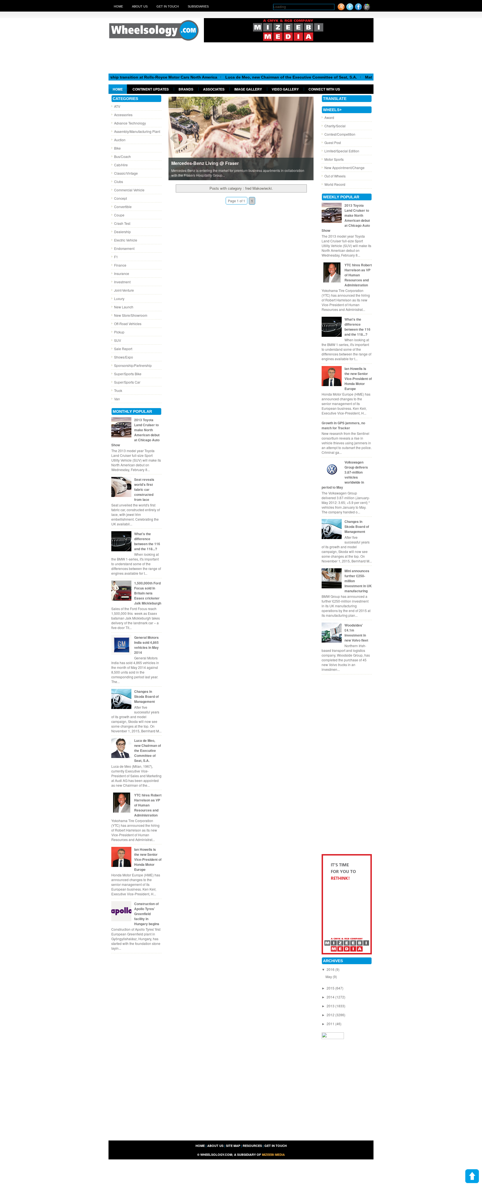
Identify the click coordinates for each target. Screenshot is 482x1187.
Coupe (119, 215)
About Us (140, 6)
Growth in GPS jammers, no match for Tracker (343, 425)
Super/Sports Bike (127, 373)
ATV (117, 106)
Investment (122, 281)
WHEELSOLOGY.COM (216, 1154)
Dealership (122, 231)
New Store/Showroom (130, 315)
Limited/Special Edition (341, 150)
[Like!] (358, 9)
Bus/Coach (122, 156)
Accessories (123, 114)
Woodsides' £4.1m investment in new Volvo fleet (356, 633)
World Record (334, 184)
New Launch (123, 306)
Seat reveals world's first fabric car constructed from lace (144, 489)
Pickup (119, 332)
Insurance (121, 273)
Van (117, 398)
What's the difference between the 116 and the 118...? (147, 541)
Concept (120, 198)
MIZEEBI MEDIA (273, 1154)
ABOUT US (215, 1146)
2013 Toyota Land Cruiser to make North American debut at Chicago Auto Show (135, 432)
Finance (120, 265)
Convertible (123, 206)
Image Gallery (248, 89)
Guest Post (332, 142)
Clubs (118, 181)
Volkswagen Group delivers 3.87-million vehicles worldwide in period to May (345, 475)
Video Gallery (285, 89)
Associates (214, 89)
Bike (117, 148)
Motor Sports (334, 159)
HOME (200, 1146)
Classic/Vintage (126, 173)
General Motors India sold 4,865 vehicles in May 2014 (146, 645)
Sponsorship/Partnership (133, 365)
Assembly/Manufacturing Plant (137, 131)
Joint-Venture (124, 290)
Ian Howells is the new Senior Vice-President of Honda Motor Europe (148, 859)
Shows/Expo (123, 357)
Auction (120, 139)
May (329, 976)
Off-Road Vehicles (127, 323)
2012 (331, 1014)
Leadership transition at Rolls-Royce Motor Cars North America (132, 77)
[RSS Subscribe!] (341, 9)
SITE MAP (233, 1146)
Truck (118, 390)
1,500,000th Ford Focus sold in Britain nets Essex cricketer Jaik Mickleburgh (147, 593)
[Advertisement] (241, 57)
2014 (331, 997)
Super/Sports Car (127, 382)
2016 (331, 969)
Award (329, 117)
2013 (331, 1005)
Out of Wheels (335, 176)
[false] (241, 138)
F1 (116, 256)
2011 (331, 1023)
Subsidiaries (198, 6)
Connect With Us (324, 89)
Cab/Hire (121, 164)
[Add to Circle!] (366, 9)
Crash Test (122, 223)
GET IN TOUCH (275, 1146)
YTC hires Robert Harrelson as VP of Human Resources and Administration (148, 805)
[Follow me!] (350, 9)
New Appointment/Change (344, 167)
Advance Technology (130, 123)
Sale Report (123, 348)
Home (118, 6)
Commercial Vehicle (129, 189)
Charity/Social (335, 125)
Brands (186, 89)
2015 (331, 988)
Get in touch (167, 6)
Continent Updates (150, 89)
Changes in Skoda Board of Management (146, 696)
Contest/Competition (339, 134)
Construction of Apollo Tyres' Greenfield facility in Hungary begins (146, 913)
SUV (117, 340)
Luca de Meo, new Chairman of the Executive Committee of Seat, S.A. (265, 77)
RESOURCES (252, 1146)
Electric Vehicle (125, 240)
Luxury (119, 298)
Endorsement (124, 248)
